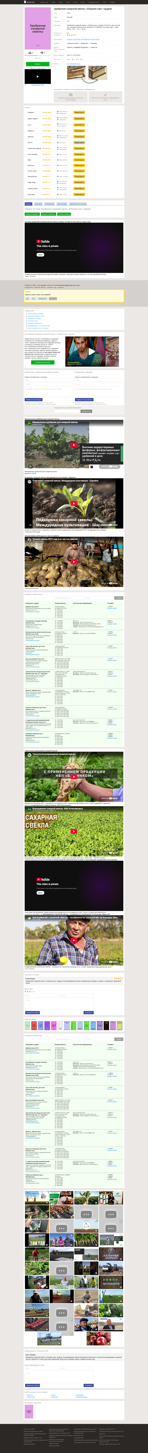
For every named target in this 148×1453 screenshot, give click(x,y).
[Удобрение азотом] (113, 1026)
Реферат (70, 39)
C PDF (104, 2)
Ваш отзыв (29, 989)
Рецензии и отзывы (34, 318)
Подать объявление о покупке (36, 377)
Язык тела (102, 1434)
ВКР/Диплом (85, 39)
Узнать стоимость (48, 214)
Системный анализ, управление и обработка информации (59, 1430)
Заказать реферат (32, 214)
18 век (60, 2)
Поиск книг (44, 2)
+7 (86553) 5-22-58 (112, 736)
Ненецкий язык (78, 1435)
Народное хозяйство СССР (107, 1429)
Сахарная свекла (81, 1397)
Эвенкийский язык (29, 1444)
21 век (82, 2)
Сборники (54, 1397)
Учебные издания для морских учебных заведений (61, 1436)
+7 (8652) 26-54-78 (112, 723)
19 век (68, 2)
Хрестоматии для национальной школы (86, 1440)
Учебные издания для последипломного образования (36, 1441)
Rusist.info (31, 2)
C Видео (112, 2)
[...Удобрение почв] (27, 1026)
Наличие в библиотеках (36, 316)
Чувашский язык (54, 1443)
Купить (37, 64)
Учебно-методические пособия (33, 1431)
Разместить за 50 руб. (33, 400)
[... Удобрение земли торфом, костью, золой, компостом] (100, 1026)
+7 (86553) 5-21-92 (112, 733)
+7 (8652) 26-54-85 (112, 720)
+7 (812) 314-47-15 (112, 674)
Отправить (88, 1013)
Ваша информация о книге (34, 1365)
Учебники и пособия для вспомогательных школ (56, 1440)
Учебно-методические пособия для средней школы (84, 1432)
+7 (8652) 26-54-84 (112, 721)
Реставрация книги (73, 64)
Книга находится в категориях (38, 328)
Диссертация (95, 39)
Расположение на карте (32, 611)
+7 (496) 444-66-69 (112, 633)
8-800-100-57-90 (111, 620)
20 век (75, 2)
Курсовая (77, 39)
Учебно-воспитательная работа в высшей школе (111, 1437)
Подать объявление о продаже (86, 377)
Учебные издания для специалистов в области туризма (35, 1434)
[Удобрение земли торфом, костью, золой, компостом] (80, 1026)
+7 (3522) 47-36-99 (112, 690)
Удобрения (79, 1395)
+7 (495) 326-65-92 (112, 606)
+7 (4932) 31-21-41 (112, 646)
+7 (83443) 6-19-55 (112, 707)
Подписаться (86, 411)
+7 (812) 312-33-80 (112, 671)
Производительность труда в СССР (59, 1433)
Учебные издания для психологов (109, 1444)
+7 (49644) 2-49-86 (112, 632)
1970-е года (31, 1397)
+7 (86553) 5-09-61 (112, 735)
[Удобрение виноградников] (93, 1026)
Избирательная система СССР (33, 1438)
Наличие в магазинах (35, 323)
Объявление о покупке (35, 314)
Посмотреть (79, 112)
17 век (53, 2)
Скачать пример (64, 214)
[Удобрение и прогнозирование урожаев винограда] (106, 1026)
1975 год (30, 1395)
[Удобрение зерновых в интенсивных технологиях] (60, 1026)
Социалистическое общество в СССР (85, 1442)
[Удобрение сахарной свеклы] (73, 1026)
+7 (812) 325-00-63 (112, 673)
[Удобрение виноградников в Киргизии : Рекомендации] (67, 1026)
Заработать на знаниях (78, 204)
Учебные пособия (54, 1446)
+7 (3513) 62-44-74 (112, 658)
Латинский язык (79, 1438)
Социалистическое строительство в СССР (111, 1431)
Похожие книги (33, 321)
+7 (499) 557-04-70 (112, 622)
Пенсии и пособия (29, 1429)
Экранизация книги (37, 85)
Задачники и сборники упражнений (85, 1429)
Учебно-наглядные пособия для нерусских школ (109, 1441)
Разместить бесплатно (84, 400)
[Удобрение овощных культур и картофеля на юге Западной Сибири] (119, 1026)
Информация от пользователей (39, 326)
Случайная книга (93, 2)
